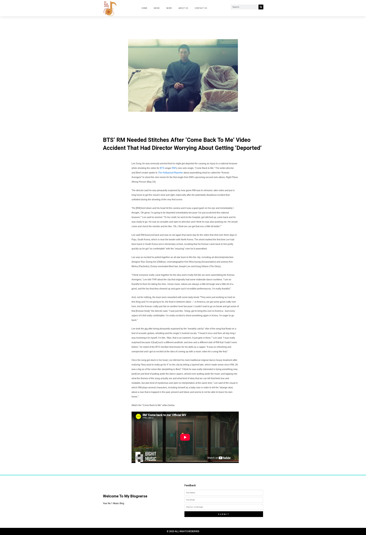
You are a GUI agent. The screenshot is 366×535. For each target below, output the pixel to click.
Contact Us (201, 8)
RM (173, 168)
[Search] (260, 7)
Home (144, 8)
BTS (162, 168)
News (169, 8)
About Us (183, 8)
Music (157, 8)
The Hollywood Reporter (170, 172)
